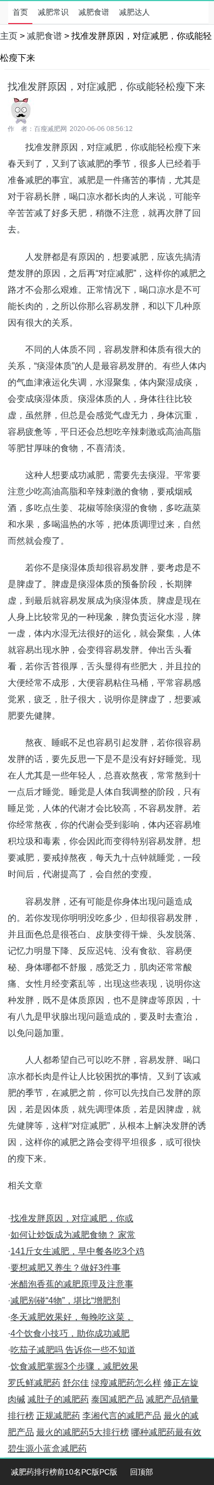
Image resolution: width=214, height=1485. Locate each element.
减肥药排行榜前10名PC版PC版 (64, 1471)
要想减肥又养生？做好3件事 (65, 1267)
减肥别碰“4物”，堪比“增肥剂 (65, 1300)
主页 (9, 36)
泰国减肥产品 (117, 1399)
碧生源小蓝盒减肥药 (47, 1448)
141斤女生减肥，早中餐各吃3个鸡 (77, 1251)
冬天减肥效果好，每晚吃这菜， (71, 1317)
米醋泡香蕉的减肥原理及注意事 (71, 1284)
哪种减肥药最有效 (166, 1432)
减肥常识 (53, 12)
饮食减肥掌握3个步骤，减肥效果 (74, 1366)
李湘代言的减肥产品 (121, 1415)
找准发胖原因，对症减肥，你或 (71, 1218)
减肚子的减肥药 (58, 1399)
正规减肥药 (58, 1415)
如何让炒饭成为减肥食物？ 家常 (73, 1234)
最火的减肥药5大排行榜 (82, 1432)
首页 (20, 12)
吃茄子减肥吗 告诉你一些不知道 (73, 1350)
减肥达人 (134, 12)
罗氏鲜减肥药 (34, 1382)
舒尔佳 (76, 1382)
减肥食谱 (93, 12)
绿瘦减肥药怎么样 (126, 1382)
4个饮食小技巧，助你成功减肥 (69, 1333)
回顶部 (141, 1471)
